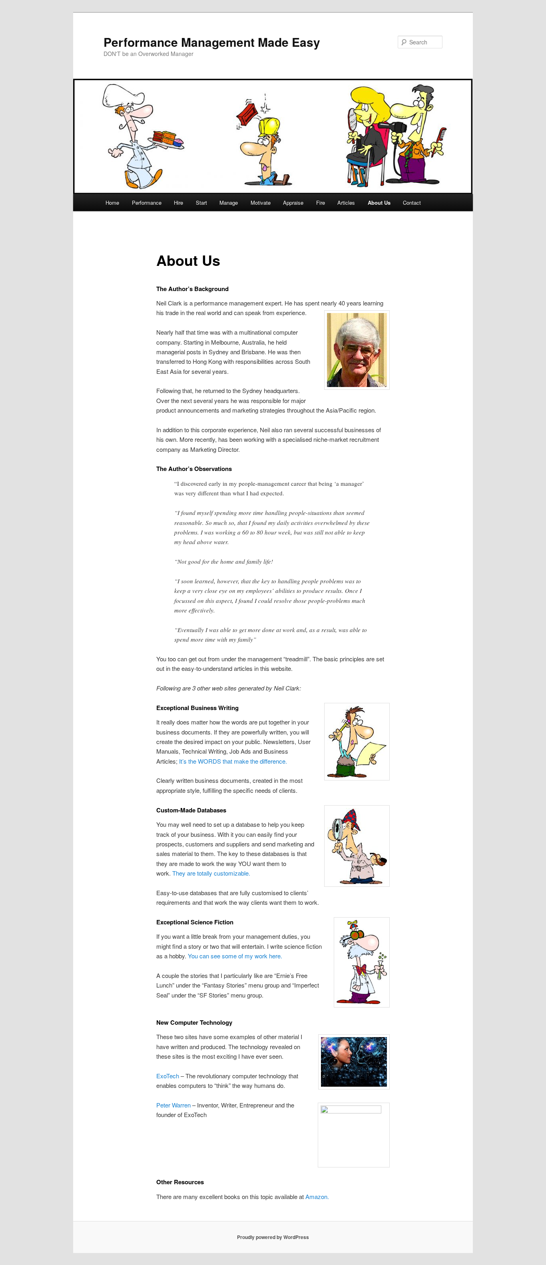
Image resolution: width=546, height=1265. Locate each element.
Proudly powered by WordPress (273, 1237)
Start (201, 202)
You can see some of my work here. (235, 956)
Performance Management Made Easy (212, 41)
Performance (146, 202)
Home (112, 202)
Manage (228, 202)
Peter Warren (173, 1105)
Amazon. (317, 1196)
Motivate (261, 202)
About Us (379, 202)
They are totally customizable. (211, 873)
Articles (346, 202)
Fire (320, 202)
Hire (178, 202)
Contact (412, 202)
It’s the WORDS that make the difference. (233, 761)
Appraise (293, 202)
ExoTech (167, 1075)
